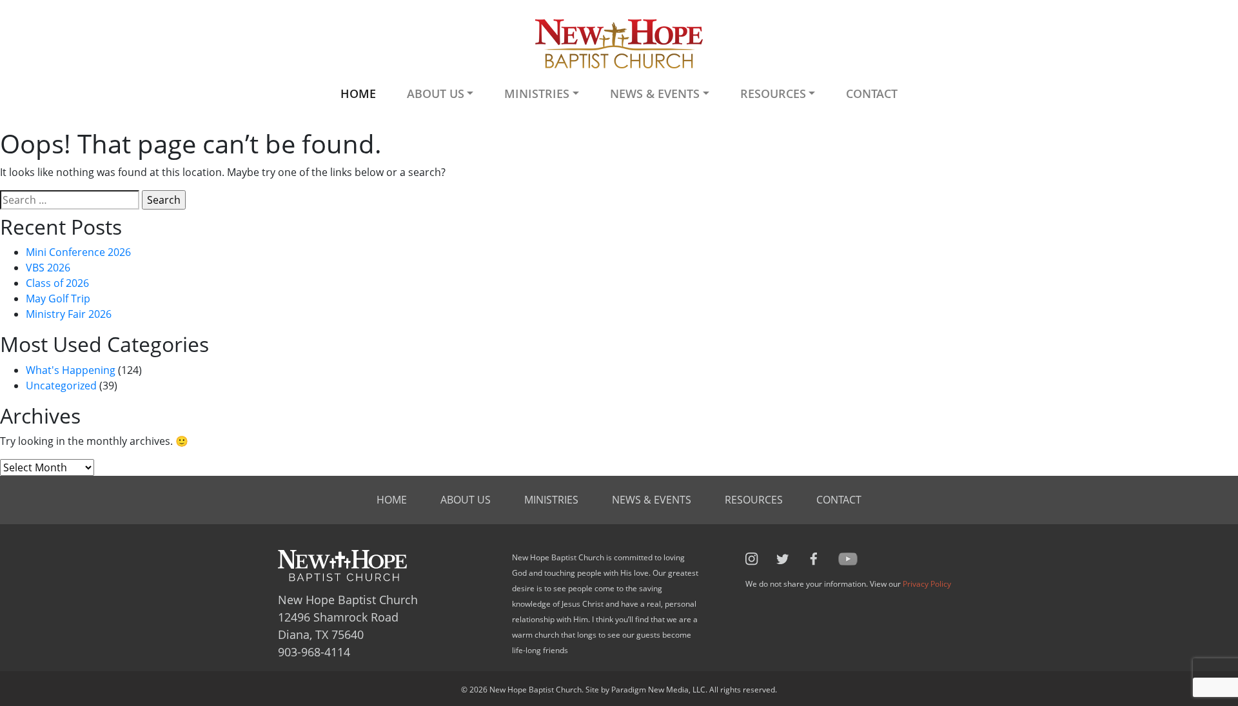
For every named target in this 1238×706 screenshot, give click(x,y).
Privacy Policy (927, 583)
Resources (754, 500)
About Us (465, 500)
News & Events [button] (655, 93)
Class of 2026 (57, 283)
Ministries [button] (536, 93)
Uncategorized (61, 385)
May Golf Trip (58, 298)
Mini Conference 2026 (78, 252)
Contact (872, 93)
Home (358, 93)
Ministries (551, 500)
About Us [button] (435, 93)
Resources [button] (773, 93)
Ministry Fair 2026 (69, 314)
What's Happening (70, 370)
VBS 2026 (48, 267)
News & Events (651, 500)
